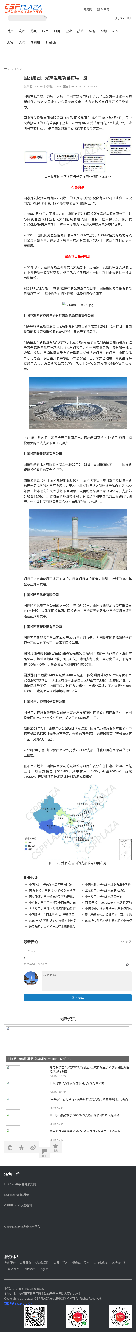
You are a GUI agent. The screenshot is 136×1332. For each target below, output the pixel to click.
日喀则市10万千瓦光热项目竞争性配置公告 (77, 1083)
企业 (69, 31)
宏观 (22, 31)
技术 (80, 31)
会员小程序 (61, 1262)
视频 (104, 31)
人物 (22, 42)
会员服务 (25, 1262)
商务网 (88, 9)
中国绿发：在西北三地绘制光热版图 (51, 915)
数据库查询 (119, 1262)
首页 (10, 31)
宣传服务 (10, 1262)
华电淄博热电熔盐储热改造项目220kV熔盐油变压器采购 (85, 1131)
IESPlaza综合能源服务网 (20, 1184)
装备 (92, 31)
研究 (115, 31)
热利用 (35, 42)
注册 (129, 18)
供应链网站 (42, 1262)
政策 (45, 31)
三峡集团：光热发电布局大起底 (105, 890)
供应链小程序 (80, 1262)
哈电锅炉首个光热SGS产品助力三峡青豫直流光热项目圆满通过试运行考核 (89, 1069)
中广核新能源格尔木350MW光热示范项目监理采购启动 (84, 1115)
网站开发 (13, 1269)
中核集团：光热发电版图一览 (103, 896)
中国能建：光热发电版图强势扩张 (50, 884)
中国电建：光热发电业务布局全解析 (108, 884)
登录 (122, 18)
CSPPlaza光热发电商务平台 (22, 1227)
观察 (10, 42)
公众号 (105, 9)
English (50, 42)
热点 (33, 31)
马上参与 (77, 997)
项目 (57, 31)
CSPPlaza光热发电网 (18, 1205)
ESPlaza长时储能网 (17, 1195)
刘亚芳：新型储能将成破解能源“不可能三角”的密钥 (40, 1059)
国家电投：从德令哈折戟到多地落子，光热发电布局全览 (52, 892)
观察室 (18, 69)
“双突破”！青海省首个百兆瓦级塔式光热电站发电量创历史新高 (89, 1099)
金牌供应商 (101, 1262)
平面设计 (29, 1269)
